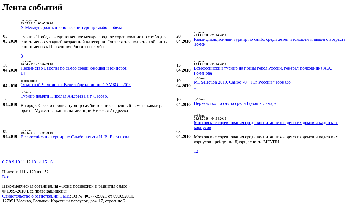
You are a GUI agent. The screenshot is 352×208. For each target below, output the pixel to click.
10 (17, 162)
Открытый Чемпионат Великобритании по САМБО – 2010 (76, 84)
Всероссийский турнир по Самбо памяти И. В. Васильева (75, 137)
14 (23, 73)
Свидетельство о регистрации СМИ (36, 196)
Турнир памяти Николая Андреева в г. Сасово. (64, 96)
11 (23, 162)
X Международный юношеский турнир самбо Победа (71, 27)
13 (34, 162)
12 (196, 151)
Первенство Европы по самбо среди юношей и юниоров (74, 68)
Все (5, 176)
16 (50, 162)
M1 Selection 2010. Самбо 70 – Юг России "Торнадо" (243, 82)
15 (45, 162)
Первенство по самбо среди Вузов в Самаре (235, 103)
